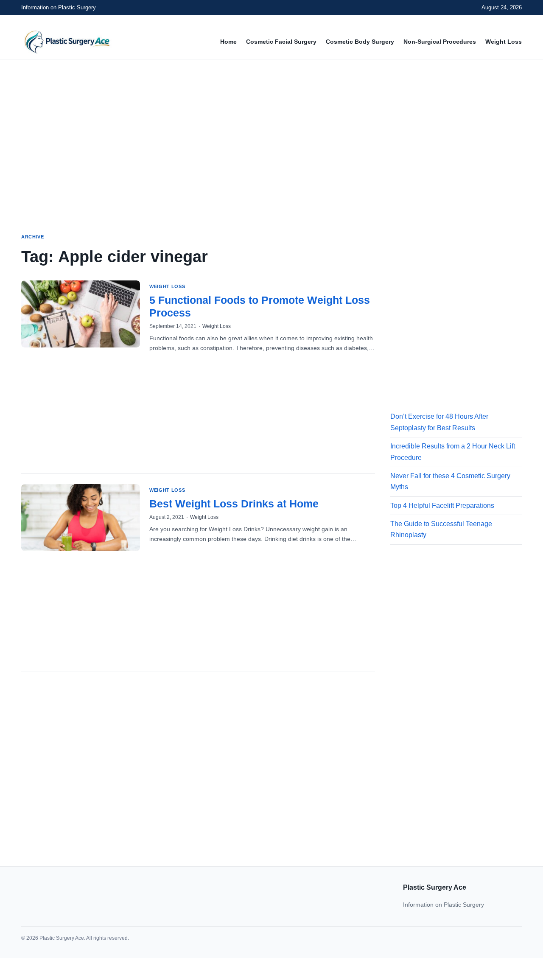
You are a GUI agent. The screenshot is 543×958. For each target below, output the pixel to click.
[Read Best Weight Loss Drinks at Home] (80, 517)
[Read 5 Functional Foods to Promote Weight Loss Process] (80, 313)
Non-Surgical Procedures (439, 41)
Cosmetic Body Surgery (360, 41)
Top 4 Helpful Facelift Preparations (442, 505)
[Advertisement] (271, 138)
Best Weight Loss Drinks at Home (234, 504)
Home (228, 41)
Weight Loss (503, 41)
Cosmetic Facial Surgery (281, 41)
